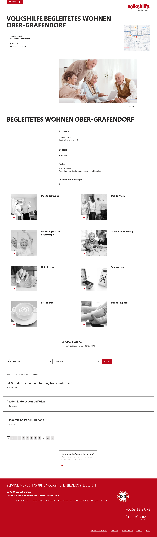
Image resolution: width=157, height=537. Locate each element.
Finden (106, 361)
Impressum (114, 530)
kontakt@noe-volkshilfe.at (21, 47)
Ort (56, 359)
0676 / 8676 (16, 44)
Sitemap (139, 530)
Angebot (10, 359)
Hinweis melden (127, 530)
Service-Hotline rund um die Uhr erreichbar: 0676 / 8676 (33, 495)
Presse (148, 530)
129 (48, 438)
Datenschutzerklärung (99, 530)
